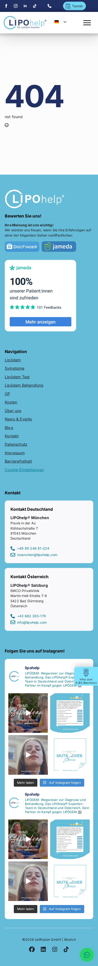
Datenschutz (16, 444)
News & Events (18, 419)
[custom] (35, 6)
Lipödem (13, 360)
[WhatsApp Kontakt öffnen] (87, 955)
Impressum (15, 452)
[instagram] (16, 6)
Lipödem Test (17, 376)
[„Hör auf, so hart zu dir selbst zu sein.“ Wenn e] (70, 755)
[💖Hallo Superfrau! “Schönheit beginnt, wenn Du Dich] (28, 755)
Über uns (13, 410)
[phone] (49, 6)
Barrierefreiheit (18, 461)
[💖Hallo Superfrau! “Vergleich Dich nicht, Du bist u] (28, 713)
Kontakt (12, 436)
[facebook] (6, 6)
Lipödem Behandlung (24, 385)
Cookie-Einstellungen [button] (24, 469)
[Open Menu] (87, 22)
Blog (9, 427)
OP (7, 393)
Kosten (11, 402)
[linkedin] (25, 6)
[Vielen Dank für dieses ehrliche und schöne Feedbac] (70, 713)
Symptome (14, 368)
